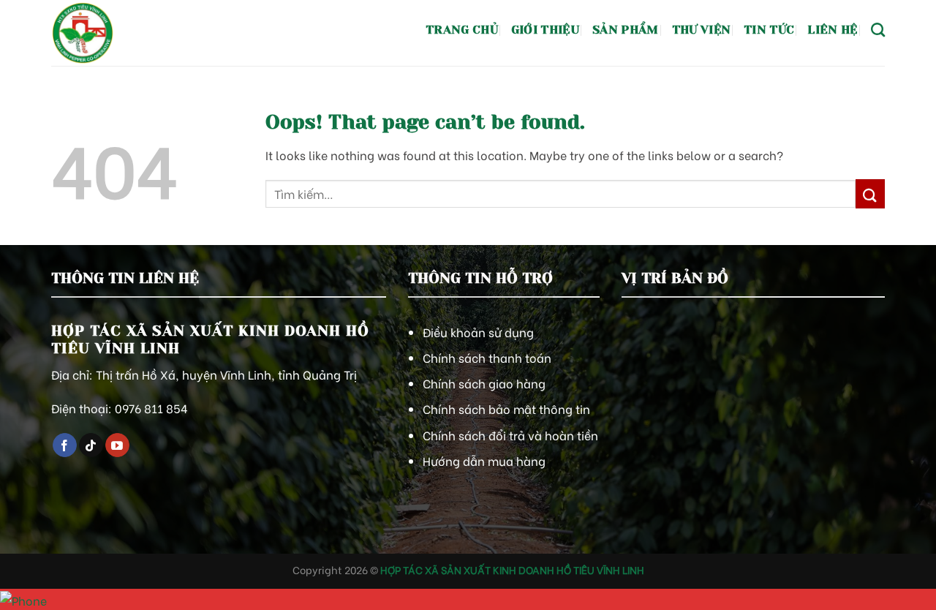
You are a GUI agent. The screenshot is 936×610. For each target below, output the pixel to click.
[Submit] (870, 193)
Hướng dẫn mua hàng (484, 460)
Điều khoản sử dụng (478, 331)
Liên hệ (832, 30)
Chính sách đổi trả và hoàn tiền (510, 434)
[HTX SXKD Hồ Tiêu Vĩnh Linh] (120, 33)
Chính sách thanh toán (487, 357)
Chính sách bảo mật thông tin (506, 408)
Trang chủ (462, 30)
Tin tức (769, 30)
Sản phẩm (625, 30)
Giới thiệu (545, 30)
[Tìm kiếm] (878, 29)
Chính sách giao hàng (484, 382)
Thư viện (701, 30)
